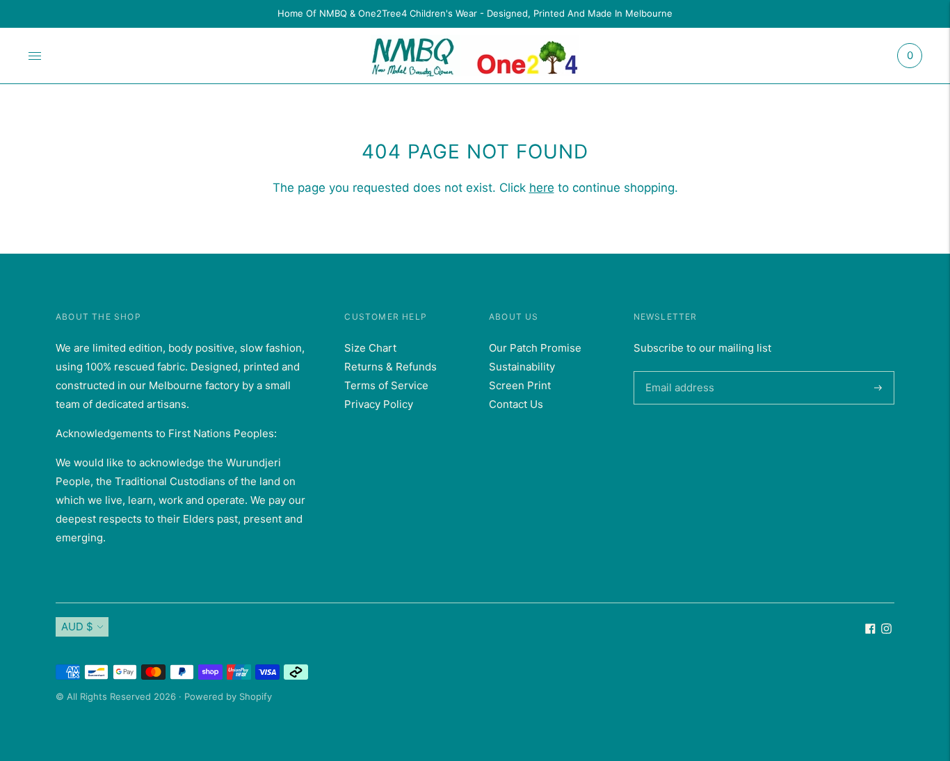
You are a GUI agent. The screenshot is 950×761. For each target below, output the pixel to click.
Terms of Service (386, 385)
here (541, 188)
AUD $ (77, 626)
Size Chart (370, 347)
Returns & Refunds (390, 366)
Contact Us (516, 404)
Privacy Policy (378, 404)
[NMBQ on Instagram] (886, 630)
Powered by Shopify (228, 696)
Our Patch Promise (535, 347)
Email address (677, 371)
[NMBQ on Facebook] (870, 630)
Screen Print (520, 385)
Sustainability (522, 366)
